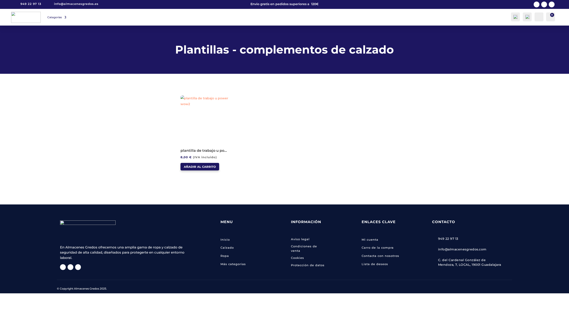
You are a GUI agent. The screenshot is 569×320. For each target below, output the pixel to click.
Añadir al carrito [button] (200, 166)
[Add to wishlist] (182, 97)
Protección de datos (308, 265)
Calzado (227, 247)
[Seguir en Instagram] (544, 4)
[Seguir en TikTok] (552, 4)
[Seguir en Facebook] (536, 4)
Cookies (297, 258)
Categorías (54, 17)
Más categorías (233, 264)
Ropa (224, 256)
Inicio (225, 239)
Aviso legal (300, 239)
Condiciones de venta (304, 248)
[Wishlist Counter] (538, 16)
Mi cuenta (370, 239)
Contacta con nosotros (380, 256)
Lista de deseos (375, 264)
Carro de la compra (378, 247)
